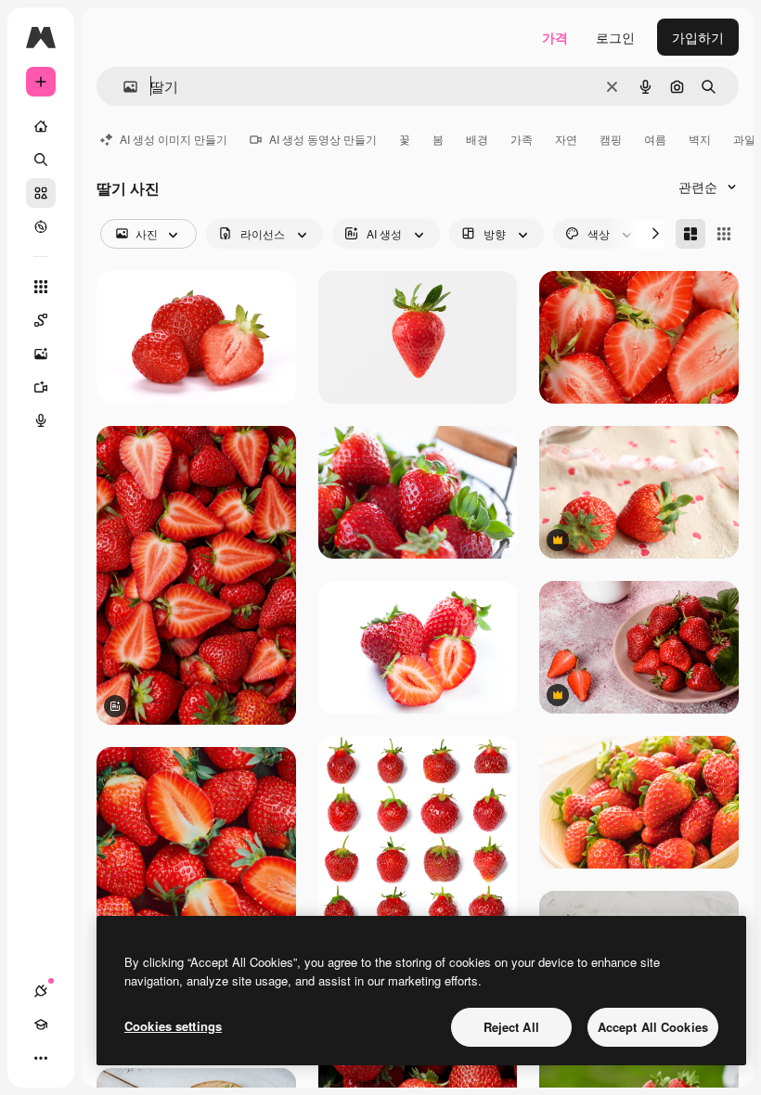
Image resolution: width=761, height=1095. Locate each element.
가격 (555, 37)
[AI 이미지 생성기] (41, 353)
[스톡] (41, 193)
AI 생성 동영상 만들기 (323, 139)
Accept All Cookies (653, 1027)
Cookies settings (173, 1026)
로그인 (615, 37)
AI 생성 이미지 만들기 (173, 139)
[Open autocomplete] (122, 87)
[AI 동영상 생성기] (41, 387)
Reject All (511, 1027)
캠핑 (611, 139)
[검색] (41, 159)
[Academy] (41, 1024)
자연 (566, 139)
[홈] (41, 126)
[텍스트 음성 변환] (41, 420)
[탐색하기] (41, 226)
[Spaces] (41, 320)
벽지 (700, 139)
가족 (521, 139)
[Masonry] (690, 234)
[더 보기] (41, 1058)
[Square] (724, 234)
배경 (477, 139)
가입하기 (698, 37)
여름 (655, 139)
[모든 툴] (41, 287)
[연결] (41, 991)
